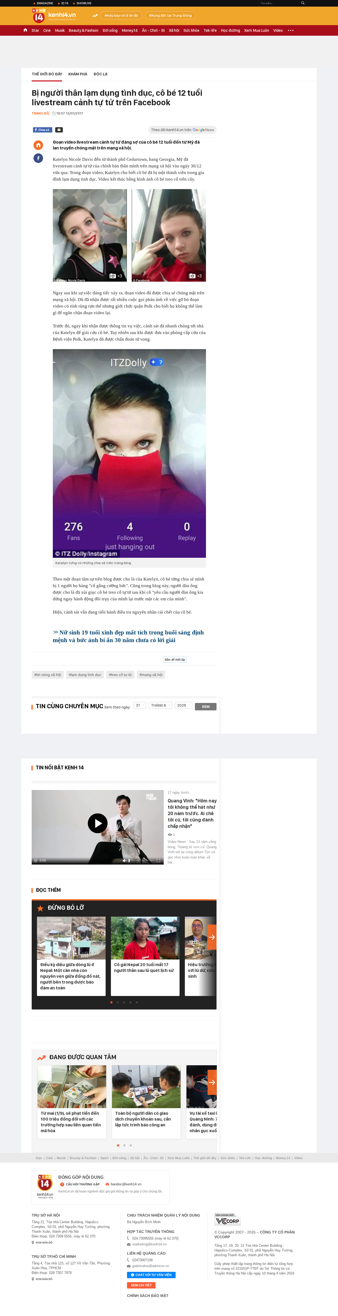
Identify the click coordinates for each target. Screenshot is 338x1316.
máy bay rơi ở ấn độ (122, 15)
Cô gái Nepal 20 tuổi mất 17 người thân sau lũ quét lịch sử (144, 967)
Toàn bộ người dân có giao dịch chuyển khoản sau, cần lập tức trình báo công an (143, 1119)
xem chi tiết (141, 1285)
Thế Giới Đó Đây (47, 74)
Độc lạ (100, 74)
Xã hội (174, 30)
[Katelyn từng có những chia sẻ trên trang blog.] (129, 453)
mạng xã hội (152, 675)
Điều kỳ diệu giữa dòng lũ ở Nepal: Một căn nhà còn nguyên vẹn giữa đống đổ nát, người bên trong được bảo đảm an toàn (70, 976)
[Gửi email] (59, 129)
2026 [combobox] (181, 705)
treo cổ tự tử (121, 675)
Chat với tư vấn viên (153, 1275)
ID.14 (65, 3)
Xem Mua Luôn (256, 30)
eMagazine (45, 3)
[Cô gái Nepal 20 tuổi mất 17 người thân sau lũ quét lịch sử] (145, 938)
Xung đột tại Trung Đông (171, 15)
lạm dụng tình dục (86, 675)
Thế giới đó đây (205, 1158)
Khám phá (77, 74)
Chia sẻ (43, 130)
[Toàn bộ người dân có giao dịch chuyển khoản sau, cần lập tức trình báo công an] (146, 1087)
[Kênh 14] (45, 1187)
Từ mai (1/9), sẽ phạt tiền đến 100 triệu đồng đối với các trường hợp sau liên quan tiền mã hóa (71, 1122)
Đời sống (110, 30)
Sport (104, 1158)
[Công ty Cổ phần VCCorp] (227, 1219)
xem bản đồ (44, 1242)
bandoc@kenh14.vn (126, 1184)
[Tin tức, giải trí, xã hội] (58, 16)
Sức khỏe (191, 30)
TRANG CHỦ (25, 30)
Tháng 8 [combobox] (158, 705)
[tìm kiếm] (303, 3)
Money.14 (130, 30)
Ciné (47, 30)
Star (35, 30)
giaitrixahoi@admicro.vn (150, 1266)
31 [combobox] (138, 705)
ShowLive (84, 3)
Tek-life (210, 30)
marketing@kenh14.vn (149, 1244)
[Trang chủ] (38, 145)
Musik (60, 30)
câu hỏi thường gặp (83, 1184)
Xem (206, 706)
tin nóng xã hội (48, 675)
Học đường (230, 30)
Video (278, 30)
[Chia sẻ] (38, 158)
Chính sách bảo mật (147, 1296)
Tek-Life (245, 1158)
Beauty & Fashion (83, 30)
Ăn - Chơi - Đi (153, 30)
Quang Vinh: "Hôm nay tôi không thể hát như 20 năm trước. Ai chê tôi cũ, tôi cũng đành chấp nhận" (192, 813)
